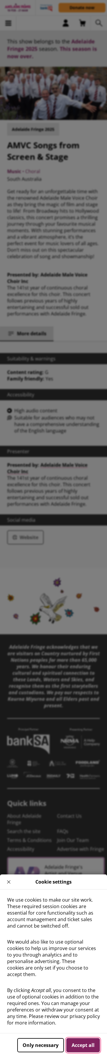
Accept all (83, 1045)
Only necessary (41, 1045)
